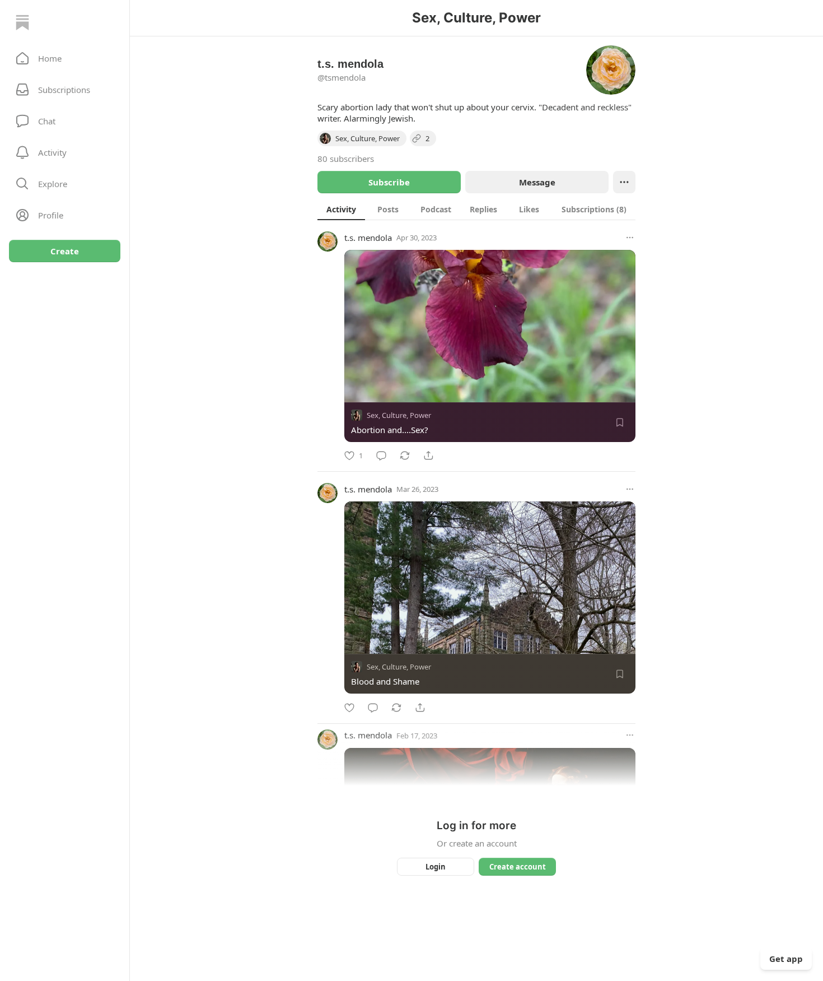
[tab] (341, 209)
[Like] (349, 708)
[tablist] (476, 209)
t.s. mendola (368, 237)
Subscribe (389, 182)
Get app (786, 958)
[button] (64, 58)
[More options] (630, 238)
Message (537, 182)
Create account (517, 867)
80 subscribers (345, 158)
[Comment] (381, 455)
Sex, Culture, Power (399, 415)
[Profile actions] (624, 182)
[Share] (428, 455)
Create (64, 251)
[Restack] (404, 455)
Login (435, 867)
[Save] (620, 422)
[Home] (22, 22)
